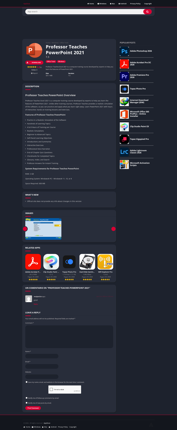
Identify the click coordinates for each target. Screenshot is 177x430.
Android (123, 4)
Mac (113, 4)
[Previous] (25, 229)
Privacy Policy (135, 4)
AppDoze (47, 423)
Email (27, 362)
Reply (36, 304)
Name (28, 351)
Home (91, 4)
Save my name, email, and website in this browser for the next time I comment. (56, 382)
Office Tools (64, 43)
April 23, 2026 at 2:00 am (104, 296)
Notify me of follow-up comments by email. (43, 398)
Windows (102, 4)
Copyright (148, 4)
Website (28, 372)
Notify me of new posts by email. (39, 403)
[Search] (147, 11)
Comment (29, 323)
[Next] (113, 229)
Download (36, 63)
